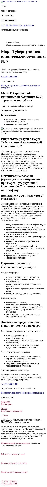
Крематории (6, 404)
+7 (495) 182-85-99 (9, 25)
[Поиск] (2, 39)
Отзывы (4, 415)
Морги (4, 408)
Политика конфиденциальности (15, 443)
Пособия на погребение (11, 411)
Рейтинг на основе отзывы (13, 454)
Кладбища (5, 402)
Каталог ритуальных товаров (14, 463)
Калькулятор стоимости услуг (14, 472)
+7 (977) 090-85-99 (25, 25)
